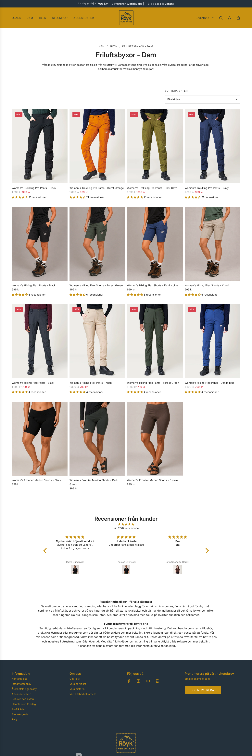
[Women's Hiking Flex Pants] (40, 341)
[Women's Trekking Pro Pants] (40, 146)
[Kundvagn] (238, 18)
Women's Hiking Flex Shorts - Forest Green (96, 285)
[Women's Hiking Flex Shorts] (40, 244)
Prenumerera (203, 690)
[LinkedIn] (157, 681)
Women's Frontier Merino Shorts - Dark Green (93, 482)
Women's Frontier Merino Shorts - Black (36, 480)
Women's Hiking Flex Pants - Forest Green (153, 382)
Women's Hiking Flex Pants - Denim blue (209, 382)
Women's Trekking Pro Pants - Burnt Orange (96, 187)
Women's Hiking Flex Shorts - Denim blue (152, 285)
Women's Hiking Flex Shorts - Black (34, 285)
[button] (20, 197)
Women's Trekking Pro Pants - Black (34, 187)
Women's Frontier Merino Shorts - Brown (152, 480)
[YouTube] (148, 681)
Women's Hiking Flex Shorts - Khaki (207, 285)
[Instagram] (138, 681)
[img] (126, 524)
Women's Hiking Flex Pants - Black (33, 382)
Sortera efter (176, 91)
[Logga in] (229, 18)
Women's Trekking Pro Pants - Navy (207, 187)
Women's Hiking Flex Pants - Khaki (90, 382)
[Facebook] (129, 681)
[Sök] (221, 18)
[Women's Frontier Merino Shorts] (40, 439)
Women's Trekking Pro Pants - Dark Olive (152, 187)
